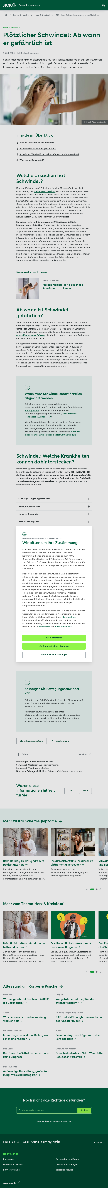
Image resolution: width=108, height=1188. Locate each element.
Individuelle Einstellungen (54, 655)
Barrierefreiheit (63, 627)
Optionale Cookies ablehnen (54, 646)
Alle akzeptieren (54, 638)
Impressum (45, 627)
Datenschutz (69, 617)
